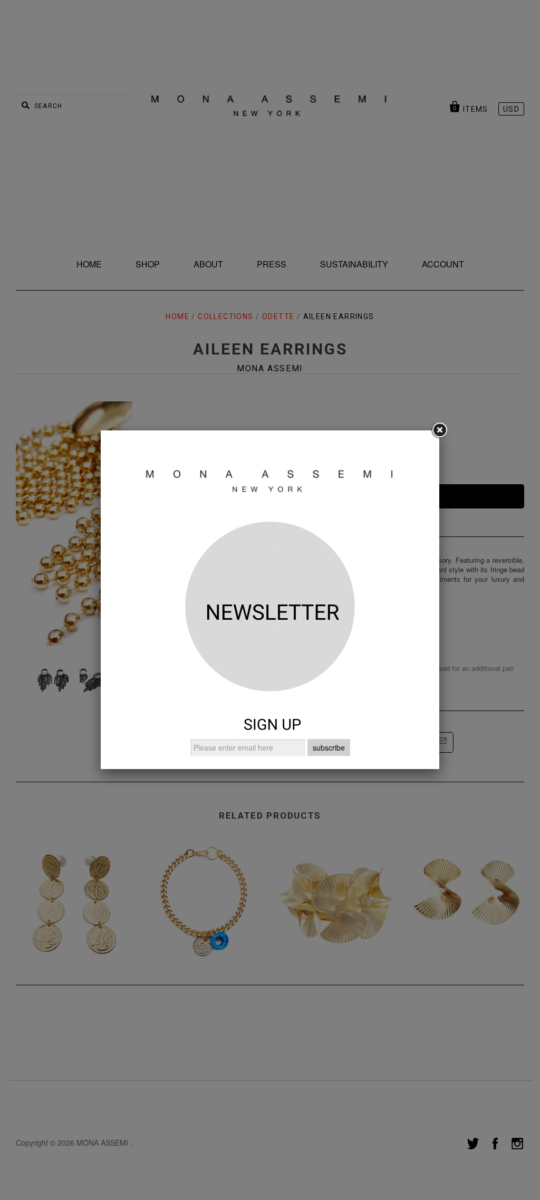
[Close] (439, 430)
